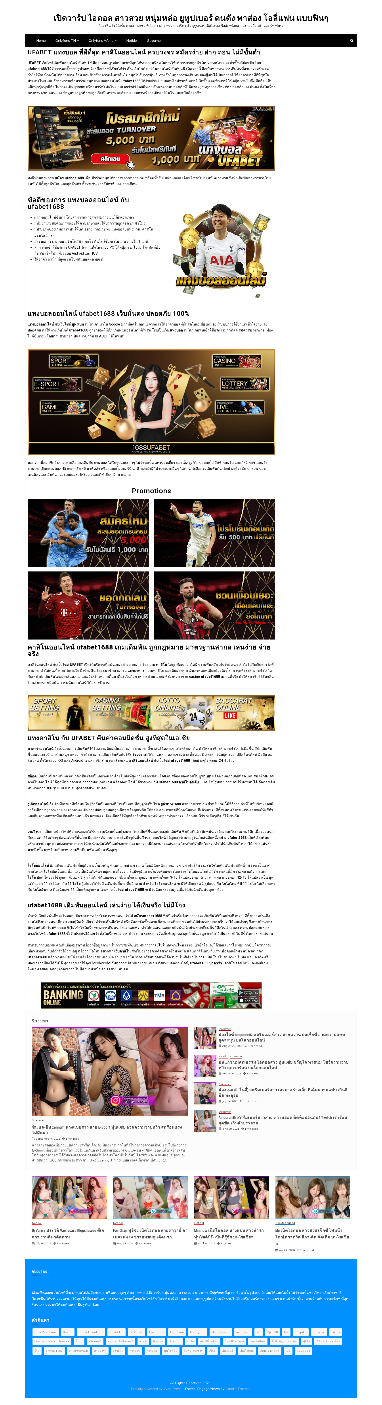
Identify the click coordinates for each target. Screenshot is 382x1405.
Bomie (68, 1332)
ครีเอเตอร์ (95, 1341)
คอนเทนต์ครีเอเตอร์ (120, 1341)
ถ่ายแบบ (175, 1341)
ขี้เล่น (79, 1341)
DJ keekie (116, 1332)
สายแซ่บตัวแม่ (78, 1350)
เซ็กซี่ (212, 1350)
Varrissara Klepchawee (51, 1341)
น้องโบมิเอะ (257, 1341)
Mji (258, 1332)
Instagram (197, 1332)
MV (286, 1332)
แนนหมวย (303, 1350)
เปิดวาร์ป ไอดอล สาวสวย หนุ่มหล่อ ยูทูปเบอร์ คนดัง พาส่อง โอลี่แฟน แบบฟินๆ (191, 18)
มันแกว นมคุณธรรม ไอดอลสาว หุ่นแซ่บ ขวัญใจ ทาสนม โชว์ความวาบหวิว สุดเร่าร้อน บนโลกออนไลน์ (284, 1065)
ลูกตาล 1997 (54, 1350)
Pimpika (301, 1332)
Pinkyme (319, 1332)
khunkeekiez (221, 1332)
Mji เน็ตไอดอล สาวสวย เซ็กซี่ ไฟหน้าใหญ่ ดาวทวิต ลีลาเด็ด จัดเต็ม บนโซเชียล (312, 1237)
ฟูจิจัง (306, 1341)
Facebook (156, 1332)
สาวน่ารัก (100, 1350)
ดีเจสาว (158, 1341)
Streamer (154, 40)
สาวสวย (118, 1350)
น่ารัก (190, 1341)
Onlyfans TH (65, 40)
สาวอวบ (135, 1350)
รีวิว (37, 1350)
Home (41, 40)
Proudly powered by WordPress (156, 1388)
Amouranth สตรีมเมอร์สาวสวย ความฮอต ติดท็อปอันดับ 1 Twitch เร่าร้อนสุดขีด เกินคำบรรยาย (283, 1120)
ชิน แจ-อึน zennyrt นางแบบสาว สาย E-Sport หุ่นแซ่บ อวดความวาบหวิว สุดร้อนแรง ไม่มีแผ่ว (107, 1130)
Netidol (132, 40)
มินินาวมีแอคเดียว (328, 1341)
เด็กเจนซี (228, 1350)
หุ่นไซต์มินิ (171, 1350)
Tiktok (335, 1332)
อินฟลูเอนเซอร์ (193, 1350)
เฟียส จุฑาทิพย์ (269, 1350)
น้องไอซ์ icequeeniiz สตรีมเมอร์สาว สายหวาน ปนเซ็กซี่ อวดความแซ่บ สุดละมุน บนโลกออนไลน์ (282, 1037)
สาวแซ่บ (152, 1350)
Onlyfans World (101, 40)
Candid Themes (237, 1388)
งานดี (143, 1341)
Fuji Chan (177, 1332)
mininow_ (243, 1332)
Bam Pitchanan (45, 1332)
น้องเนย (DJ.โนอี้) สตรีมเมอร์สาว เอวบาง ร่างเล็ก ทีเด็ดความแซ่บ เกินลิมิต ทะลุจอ (283, 1092)
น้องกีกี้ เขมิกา (209, 1341)
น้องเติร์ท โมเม (234, 1341)
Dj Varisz (136, 1332)
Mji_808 (272, 1332)
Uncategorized (285, 1223)
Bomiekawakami (91, 1332)
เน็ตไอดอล (247, 1350)
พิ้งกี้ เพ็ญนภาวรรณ (284, 1341)
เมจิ (288, 1350)
